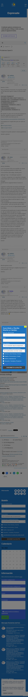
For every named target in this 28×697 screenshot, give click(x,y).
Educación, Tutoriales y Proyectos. (13, 361)
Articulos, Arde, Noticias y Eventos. (13, 353)
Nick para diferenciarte (8, 332)
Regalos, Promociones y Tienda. (12, 356)
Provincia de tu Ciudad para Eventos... (12, 348)
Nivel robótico (6, 343)
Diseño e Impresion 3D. (10, 358)
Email (4, 338)
